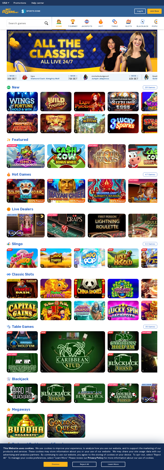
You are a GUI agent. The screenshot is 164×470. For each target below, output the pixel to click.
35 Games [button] (150, 326)
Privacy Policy (95, 457)
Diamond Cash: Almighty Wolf (32, 78)
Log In (140, 11)
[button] (9, 51)
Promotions (20, 2)
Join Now (154, 11)
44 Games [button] (150, 244)
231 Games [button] (150, 87)
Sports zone (33, 11)
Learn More (113, 464)
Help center (38, 2)
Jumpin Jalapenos (87, 78)
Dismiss (55, 464)
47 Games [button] (150, 174)
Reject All (84, 464)
